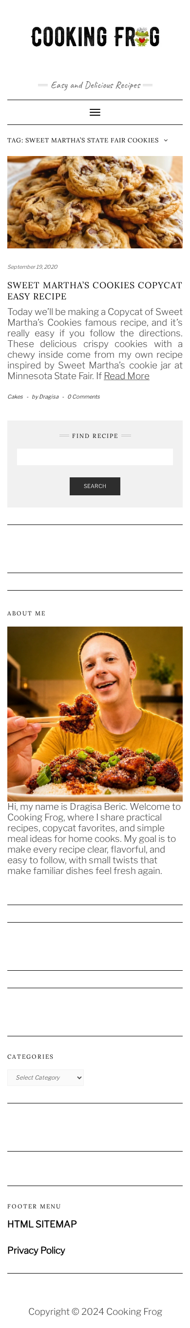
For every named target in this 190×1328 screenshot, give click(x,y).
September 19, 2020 (32, 266)
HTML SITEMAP (42, 1224)
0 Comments (83, 396)
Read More (127, 376)
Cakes (15, 396)
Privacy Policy (36, 1250)
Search (95, 486)
